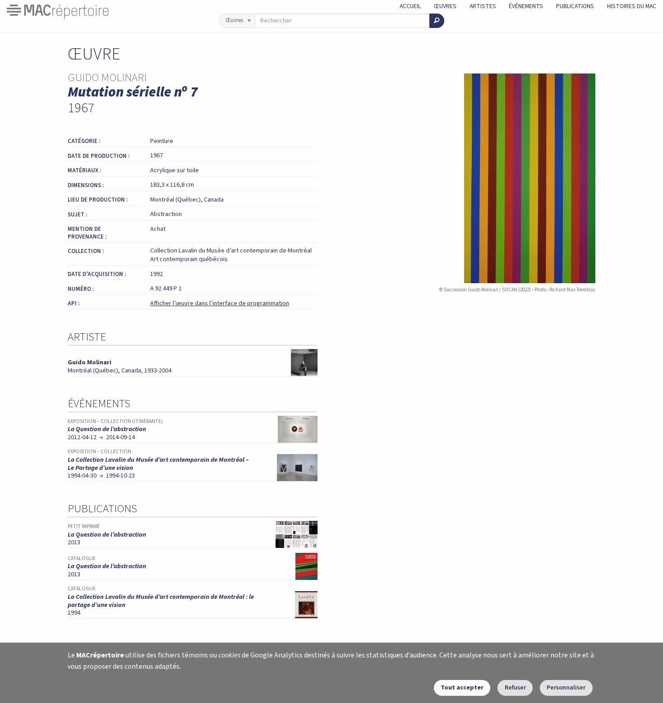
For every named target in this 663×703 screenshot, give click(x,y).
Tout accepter (462, 687)
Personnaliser (566, 687)
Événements (526, 6)
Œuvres (445, 6)
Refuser (515, 687)
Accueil (410, 6)
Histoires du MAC (631, 6)
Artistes (483, 6)
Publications (575, 6)
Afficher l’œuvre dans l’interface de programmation (219, 303)
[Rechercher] (436, 21)
